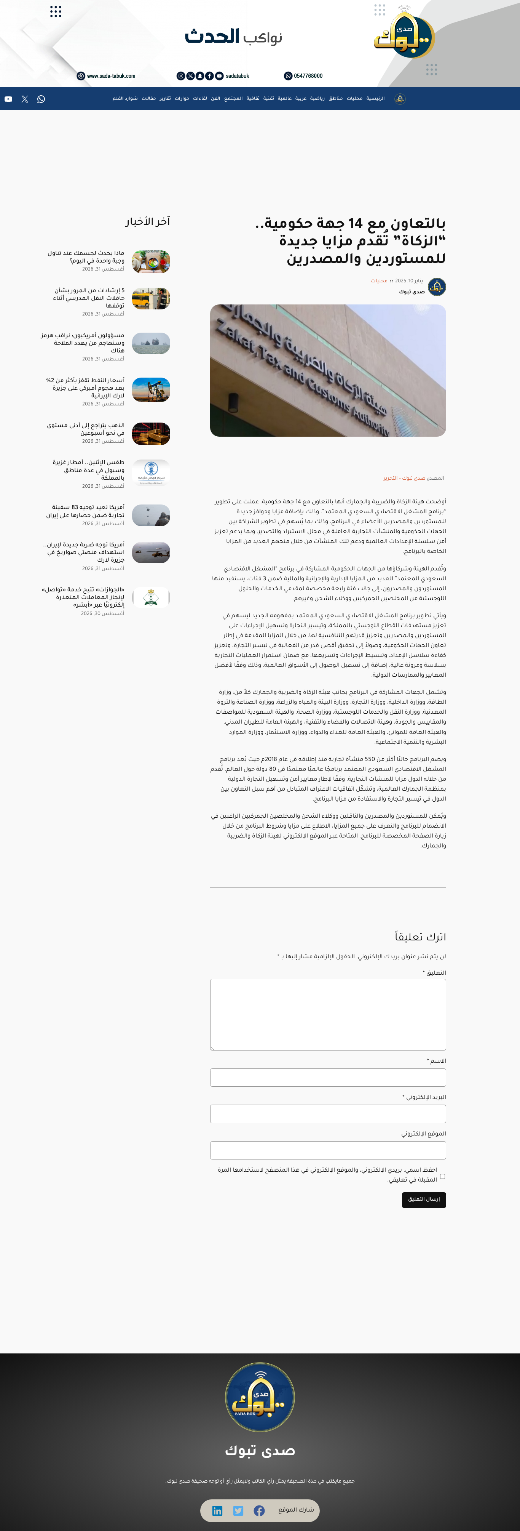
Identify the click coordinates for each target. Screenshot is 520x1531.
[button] (259, 1510)
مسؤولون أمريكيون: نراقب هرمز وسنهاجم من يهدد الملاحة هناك (82, 344)
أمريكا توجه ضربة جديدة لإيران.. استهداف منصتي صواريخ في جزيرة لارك (83, 553)
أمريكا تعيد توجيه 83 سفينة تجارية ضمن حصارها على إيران (85, 512)
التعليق (434, 973)
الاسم (436, 1062)
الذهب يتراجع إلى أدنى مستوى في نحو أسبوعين (85, 430)
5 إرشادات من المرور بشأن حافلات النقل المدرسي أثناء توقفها (88, 299)
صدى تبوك (260, 1453)
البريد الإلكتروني (424, 1098)
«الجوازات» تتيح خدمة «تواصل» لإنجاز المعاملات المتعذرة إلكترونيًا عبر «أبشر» (82, 598)
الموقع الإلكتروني (423, 1134)
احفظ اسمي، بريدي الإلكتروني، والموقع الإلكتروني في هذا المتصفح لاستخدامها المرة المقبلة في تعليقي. (327, 1175)
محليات (379, 281)
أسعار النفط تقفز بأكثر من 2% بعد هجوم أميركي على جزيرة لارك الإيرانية (85, 389)
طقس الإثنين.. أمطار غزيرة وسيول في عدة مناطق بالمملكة (88, 471)
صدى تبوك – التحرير (405, 479)
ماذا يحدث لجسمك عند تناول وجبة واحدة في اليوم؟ (86, 258)
